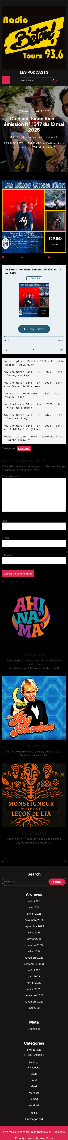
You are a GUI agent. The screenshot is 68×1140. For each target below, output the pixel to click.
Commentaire (11, 476)
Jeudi (34, 1073)
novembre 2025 (34, 920)
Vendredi (34, 1105)
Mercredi (34, 1092)
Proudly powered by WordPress (34, 1138)
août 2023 (34, 970)
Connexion (34, 1028)
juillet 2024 (34, 951)
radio (34, 1112)
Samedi (34, 1098)
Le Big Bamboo (34, 746)
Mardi (34, 1086)
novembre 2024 (34, 945)
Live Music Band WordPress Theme (24, 1131)
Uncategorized (34, 1119)
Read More (33, 617)
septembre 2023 (34, 963)
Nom (5, 520)
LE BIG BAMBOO (34, 1054)
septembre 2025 (34, 926)
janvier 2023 (34, 989)
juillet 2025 (34, 932)
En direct (34, 1062)
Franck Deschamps (35, 257)
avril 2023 (34, 976)
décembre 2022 (34, 995)
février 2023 (34, 982)
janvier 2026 (34, 913)
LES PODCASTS (34, 72)
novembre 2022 (34, 1001)
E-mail (5, 537)
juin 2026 (34, 907)
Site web (7, 554)
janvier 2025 (34, 938)
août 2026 (34, 901)
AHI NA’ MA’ (34, 655)
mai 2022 (34, 1007)
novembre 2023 (34, 957)
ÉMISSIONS (35, 143)
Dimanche (34, 1067)
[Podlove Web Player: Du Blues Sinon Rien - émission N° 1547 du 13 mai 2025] (34, 309)
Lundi (34, 1080)
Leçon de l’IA (34, 833)
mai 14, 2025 (12, 257)
